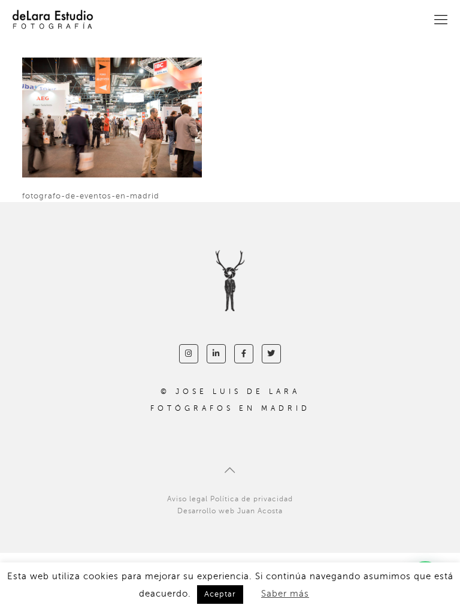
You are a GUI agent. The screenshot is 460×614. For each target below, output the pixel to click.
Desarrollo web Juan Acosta (230, 511)
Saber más (285, 593)
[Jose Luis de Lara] (52, 19)
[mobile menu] (441, 20)
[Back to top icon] (230, 470)
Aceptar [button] (220, 594)
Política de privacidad (251, 499)
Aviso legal (187, 499)
